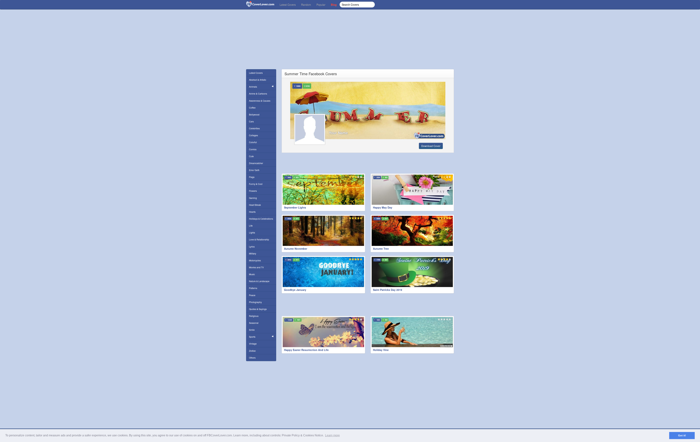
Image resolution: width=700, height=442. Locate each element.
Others (252, 357)
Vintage (253, 343)
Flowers (253, 190)
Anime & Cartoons (258, 93)
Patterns (253, 288)
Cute (251, 156)
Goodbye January (295, 290)
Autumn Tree (381, 248)
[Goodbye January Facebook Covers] (323, 272)
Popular (320, 4)
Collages (253, 135)
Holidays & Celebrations (261, 218)
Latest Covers (288, 4)
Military (252, 253)
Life (251, 225)
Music (252, 274)
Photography (255, 302)
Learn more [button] (332, 435)
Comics (252, 149)
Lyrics (252, 246)
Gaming (253, 197)
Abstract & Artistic (257, 79)
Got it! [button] (682, 435)
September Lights (295, 207)
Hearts (252, 211)
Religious (253, 315)
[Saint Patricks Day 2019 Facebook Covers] (412, 272)
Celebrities (254, 128)
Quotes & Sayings (258, 309)
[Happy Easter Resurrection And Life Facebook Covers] (323, 332)
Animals (253, 86)
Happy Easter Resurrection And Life (306, 350)
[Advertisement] (350, 43)
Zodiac (252, 350)
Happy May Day (382, 207)
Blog (334, 4)
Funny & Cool (255, 183)
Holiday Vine (381, 350)
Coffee (252, 107)
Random (306, 4)
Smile (252, 329)
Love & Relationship (259, 239)
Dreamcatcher (256, 163)
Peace (252, 295)
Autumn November (295, 248)
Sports (252, 336)
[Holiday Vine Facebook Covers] (412, 332)
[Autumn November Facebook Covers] (323, 231)
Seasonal (253, 322)
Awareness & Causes (259, 100)
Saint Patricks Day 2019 (387, 290)
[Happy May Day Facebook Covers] (412, 189)
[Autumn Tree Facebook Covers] (412, 231)
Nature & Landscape (259, 281)
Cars (251, 121)
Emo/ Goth (254, 170)
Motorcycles (255, 260)
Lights (252, 232)
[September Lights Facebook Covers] (323, 189)
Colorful (253, 142)
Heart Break (255, 204)
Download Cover (430, 146)
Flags (251, 176)
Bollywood (254, 114)
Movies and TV (256, 267)
